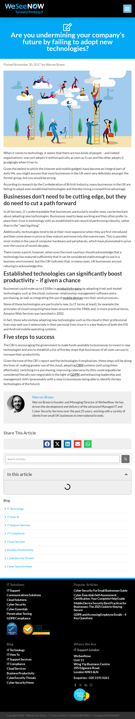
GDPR (74, 374)
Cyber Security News (19, 566)
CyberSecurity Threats (20, 558)
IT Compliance (15, 533)
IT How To (13, 517)
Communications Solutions (24, 595)
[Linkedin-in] (85, 685)
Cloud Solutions (17, 600)
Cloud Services (16, 541)
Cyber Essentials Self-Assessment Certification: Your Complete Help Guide (99, 596)
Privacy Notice (58, 715)
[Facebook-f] (75, 685)
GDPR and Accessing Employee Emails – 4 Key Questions (100, 616)
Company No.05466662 (106, 715)
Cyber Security (16, 604)
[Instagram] (91, 685)
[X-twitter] (80, 685)
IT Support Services (18, 525)
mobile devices (73, 298)
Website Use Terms (36, 715)
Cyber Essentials (17, 609)
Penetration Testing (19, 614)
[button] (127, 9)
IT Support (13, 590)
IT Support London (86, 650)
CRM (79, 365)
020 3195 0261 (99, 678)
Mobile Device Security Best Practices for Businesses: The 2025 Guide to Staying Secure (100, 606)
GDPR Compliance (18, 618)
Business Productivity (20, 549)
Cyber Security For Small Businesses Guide (100, 590)
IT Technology (15, 508)
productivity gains (69, 288)
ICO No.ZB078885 (79, 715)
